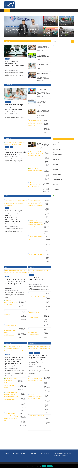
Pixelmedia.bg (61, 453)
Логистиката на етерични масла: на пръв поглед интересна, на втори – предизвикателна (66, 31)
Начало (7, 10)
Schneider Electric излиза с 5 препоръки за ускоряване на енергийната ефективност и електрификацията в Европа (22, 383)
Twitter (36, 453)
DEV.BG (54, 144)
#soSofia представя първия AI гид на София (48, 257)
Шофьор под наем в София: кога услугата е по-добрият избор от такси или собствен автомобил (48, 300)
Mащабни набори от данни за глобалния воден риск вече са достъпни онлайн (48, 421)
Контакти (11, 453)
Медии (7, 276)
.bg (59, 455)
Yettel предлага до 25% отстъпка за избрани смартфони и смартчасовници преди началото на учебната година (43, 57)
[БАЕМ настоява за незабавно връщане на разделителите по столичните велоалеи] (35, 334)
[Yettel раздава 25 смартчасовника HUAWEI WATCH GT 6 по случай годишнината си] (35, 187)
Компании (8, 26)
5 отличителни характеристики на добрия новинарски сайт (22, 304)
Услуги (11, 147)
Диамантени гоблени (57, 166)
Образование (8, 102)
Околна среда (36, 352)
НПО (26, 10)
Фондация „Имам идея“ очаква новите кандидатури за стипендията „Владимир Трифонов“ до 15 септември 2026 (47, 207)
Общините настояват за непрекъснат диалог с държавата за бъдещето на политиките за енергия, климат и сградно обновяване (23, 400)
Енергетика (8, 354)
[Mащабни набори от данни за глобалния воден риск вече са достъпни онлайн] (36, 422)
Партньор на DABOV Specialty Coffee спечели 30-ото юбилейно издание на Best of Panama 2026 (50, 31)
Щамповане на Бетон (57, 179)
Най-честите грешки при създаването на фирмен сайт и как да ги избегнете (43, 47)
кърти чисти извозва (57, 187)
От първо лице (51, 10)
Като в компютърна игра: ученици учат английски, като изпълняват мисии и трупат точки (43, 66)
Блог (58, 10)
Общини (31, 10)
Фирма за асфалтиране (58, 154)
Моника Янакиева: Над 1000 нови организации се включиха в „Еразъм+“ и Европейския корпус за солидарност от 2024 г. (43, 102)
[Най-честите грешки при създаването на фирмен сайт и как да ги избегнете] (32, 48)
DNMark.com (55, 164)
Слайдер (17, 26)
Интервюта (43, 10)
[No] (76, 466)
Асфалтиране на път (57, 149)
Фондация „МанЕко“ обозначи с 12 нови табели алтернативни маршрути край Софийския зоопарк (47, 318)
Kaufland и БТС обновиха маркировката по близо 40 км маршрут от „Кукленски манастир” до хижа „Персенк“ (38, 359)
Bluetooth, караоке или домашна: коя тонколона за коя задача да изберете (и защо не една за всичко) (43, 145)
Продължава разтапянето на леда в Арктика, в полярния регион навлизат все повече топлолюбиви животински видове (47, 384)
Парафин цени (56, 189)
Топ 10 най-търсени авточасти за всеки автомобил (36, 279)
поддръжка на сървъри (58, 147)
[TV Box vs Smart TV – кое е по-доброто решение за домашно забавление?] (12, 317)
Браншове (19, 10)
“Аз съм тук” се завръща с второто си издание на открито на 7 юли (48, 242)
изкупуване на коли (57, 174)
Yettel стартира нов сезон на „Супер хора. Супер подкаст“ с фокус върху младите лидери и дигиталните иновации (15, 283)
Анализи (37, 10)
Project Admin (15, 35)
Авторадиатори (56, 159)
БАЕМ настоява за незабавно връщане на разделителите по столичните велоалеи (47, 333)
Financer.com (55, 169)
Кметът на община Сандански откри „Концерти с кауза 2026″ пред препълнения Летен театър (47, 226)
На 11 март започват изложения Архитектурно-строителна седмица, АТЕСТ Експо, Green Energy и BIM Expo (23, 419)
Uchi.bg (61, 457)
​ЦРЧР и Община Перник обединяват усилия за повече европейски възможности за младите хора (47, 126)
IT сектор (7, 147)
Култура (7, 208)
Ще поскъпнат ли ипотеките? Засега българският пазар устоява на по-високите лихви (14, 64)
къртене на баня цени (57, 156)
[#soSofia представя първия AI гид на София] (36, 258)
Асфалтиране (55, 171)
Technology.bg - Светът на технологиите (61, 141)
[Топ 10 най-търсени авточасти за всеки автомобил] (39, 271)
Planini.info (66, 457)
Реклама (17, 453)
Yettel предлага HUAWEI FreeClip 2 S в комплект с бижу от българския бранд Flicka (47, 157)
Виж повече (49, 466)
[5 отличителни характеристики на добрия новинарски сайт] (11, 304)
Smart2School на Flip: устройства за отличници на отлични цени (47, 172)
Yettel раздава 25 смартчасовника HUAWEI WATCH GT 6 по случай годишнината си (46, 186)
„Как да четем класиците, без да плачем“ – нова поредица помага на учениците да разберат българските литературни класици (43, 113)
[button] (22, 11)
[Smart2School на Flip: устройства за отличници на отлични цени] (36, 174)
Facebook (31, 453)
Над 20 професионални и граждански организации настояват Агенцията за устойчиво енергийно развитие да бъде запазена (43, 76)
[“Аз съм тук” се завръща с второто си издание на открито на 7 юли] (36, 244)
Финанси (7, 58)
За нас (6, 453)
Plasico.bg (55, 181)
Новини (13, 10)
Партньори (22, 453)
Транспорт (31, 274)
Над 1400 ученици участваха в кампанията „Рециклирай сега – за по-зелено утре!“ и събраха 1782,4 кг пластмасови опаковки (47, 402)
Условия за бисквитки (44, 453)
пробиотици (55, 152)
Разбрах (43, 466)
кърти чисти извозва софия (58, 162)
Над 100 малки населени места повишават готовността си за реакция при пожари (50, 20)
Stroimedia (56, 455)
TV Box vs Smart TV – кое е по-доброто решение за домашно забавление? (23, 315)
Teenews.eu (63, 455)
